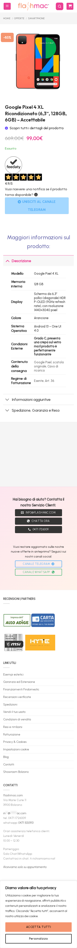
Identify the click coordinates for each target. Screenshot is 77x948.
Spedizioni (10, 704)
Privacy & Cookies (15, 741)
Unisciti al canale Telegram (38, 206)
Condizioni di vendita (17, 719)
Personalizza (38, 938)
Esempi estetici (13, 674)
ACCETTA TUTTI (38, 927)
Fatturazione (11, 734)
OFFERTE (19, 18)
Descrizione (21, 260)
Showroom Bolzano (16, 771)
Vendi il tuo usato (14, 711)
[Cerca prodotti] (59, 6)
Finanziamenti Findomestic (21, 689)
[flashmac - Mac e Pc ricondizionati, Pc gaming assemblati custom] (33, 6)
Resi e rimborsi (12, 727)
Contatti (8, 764)
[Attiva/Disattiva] (7, 260)
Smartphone (36, 18)
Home (6, 18)
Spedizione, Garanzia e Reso (36, 410)
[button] (7, 6)
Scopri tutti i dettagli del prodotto (37, 128)
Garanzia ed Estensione (19, 681)
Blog (6, 757)
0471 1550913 (25, 822)
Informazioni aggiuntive (31, 399)
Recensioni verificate (17, 697)
